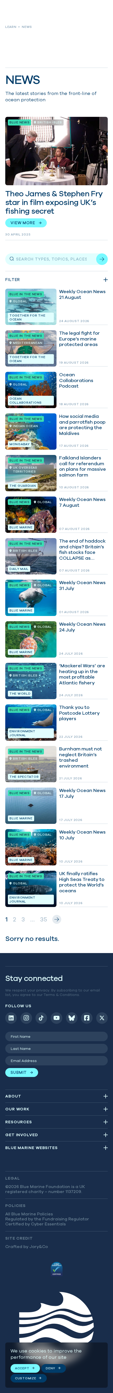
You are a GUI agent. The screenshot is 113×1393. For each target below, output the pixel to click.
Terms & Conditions (61, 995)
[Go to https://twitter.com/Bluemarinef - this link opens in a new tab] (102, 1018)
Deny (50, 1368)
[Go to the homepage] (56, 1331)
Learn (11, 26)
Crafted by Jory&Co (26, 1246)
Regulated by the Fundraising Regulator (47, 1218)
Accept (22, 1368)
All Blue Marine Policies (29, 1213)
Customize (25, 1378)
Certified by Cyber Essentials (35, 1223)
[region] (56, 1365)
